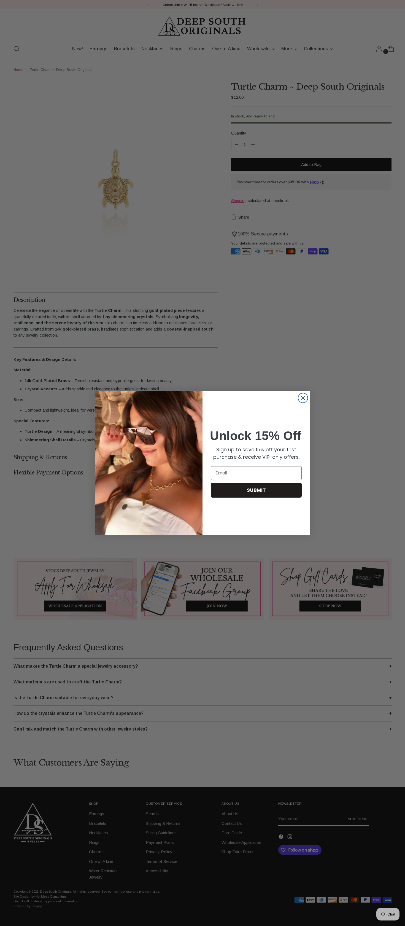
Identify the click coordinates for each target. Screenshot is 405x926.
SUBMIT (256, 490)
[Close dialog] (303, 398)
